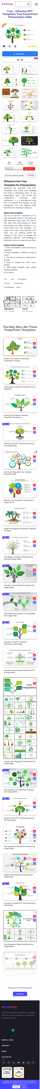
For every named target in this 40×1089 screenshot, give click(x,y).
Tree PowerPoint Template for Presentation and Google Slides (19, 615)
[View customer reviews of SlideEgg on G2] (19, 1053)
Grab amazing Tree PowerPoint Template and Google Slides (19, 791)
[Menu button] (36, 4)
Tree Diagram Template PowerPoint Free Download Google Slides (18, 558)
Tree (5, 279)
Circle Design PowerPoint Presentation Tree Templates (19, 388)
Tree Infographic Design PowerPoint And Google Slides (18, 945)
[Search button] (28, 4)
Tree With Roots (9, 287)
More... (19, 287)
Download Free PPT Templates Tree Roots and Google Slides (19, 445)
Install (29, 169)
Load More (20, 994)
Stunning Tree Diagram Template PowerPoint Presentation (16, 416)
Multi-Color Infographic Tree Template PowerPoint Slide (17, 473)
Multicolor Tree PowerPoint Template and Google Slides (19, 501)
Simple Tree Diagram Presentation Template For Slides (20, 530)
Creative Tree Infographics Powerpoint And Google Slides (19, 762)
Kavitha (31, 164)
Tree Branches (18, 283)
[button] (34, 339)
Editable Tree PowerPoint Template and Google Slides (18, 876)
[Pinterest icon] (15, 46)
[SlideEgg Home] (20, 1007)
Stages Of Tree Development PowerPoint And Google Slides (19, 981)
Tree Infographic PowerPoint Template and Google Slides (19, 847)
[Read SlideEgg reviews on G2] (7, 1053)
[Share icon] (9, 46)
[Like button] (4, 46)
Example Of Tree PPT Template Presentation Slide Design (15, 643)
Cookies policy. (21, 1084)
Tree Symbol (22, 279)
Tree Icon (7, 283)
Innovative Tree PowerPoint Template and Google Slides (19, 586)
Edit (28, 59)
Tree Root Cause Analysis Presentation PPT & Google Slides (19, 671)
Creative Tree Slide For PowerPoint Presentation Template (16, 360)
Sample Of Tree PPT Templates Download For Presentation (19, 819)
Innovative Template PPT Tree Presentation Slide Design (19, 904)
